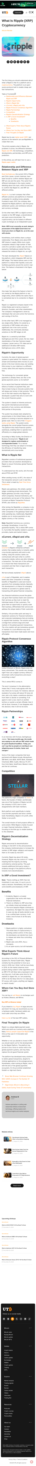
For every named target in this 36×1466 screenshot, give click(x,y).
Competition (10, 112)
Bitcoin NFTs (8, 1339)
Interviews (7, 1395)
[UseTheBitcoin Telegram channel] (8, 1319)
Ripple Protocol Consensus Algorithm (19, 108)
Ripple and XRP (7, 151)
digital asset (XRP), (21, 137)
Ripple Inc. (5, 194)
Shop (5, 1439)
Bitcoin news (8, 1332)
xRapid (21, 256)
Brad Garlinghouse (8, 174)
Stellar (28, 798)
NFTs (5, 1370)
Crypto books (8, 1413)
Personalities (8, 1416)
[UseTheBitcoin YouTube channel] (12, 1319)
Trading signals (8, 1383)
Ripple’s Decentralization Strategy (18, 114)
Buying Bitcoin (8, 1334)
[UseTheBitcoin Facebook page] (4, 1319)
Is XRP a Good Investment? (16, 117)
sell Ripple (16, 995)
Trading (6, 1367)
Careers (6, 1429)
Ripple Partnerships (13, 110)
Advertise (7, 1434)
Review (6, 1388)
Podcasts (7, 1408)
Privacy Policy (12, 1459)
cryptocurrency (7, 85)
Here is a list (6, 1018)
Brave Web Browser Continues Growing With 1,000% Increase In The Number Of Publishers (17, 1079)
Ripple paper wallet (8, 162)
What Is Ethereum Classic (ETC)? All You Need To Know (16, 1259)
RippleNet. (22, 503)
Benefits (13, 119)
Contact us (7, 1436)
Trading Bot (7, 1398)
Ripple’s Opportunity (13, 101)
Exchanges (7, 1360)
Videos (6, 1393)
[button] (18, 1328)
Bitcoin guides (8, 1337)
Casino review (8, 1390)
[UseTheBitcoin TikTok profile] (29, 1319)
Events (6, 1385)
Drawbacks (15, 121)
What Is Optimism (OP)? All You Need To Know (14, 1248)
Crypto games (8, 1365)
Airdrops (6, 1355)
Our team (7, 1426)
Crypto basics (8, 1350)
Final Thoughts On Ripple (15, 133)
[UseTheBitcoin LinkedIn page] (25, 1319)
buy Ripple (16, 1007)
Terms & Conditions (22, 1459)
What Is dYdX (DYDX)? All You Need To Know (14, 1225)
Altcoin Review (7, 30)
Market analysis (9, 1380)
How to (6, 1352)
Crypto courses (8, 1411)
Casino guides (8, 1357)
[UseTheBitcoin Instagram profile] (21, 1319)
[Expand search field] (26, 13)
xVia (3, 577)
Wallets (6, 1362)
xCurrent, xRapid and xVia (15, 105)
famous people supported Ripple (17, 1032)
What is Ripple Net (12, 103)
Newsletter (7, 1431)
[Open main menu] (31, 12)
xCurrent (5, 548)
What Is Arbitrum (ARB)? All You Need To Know (14, 1236)
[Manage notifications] (31, 1461)
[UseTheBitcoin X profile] (16, 1319)
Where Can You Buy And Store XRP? (19, 130)
